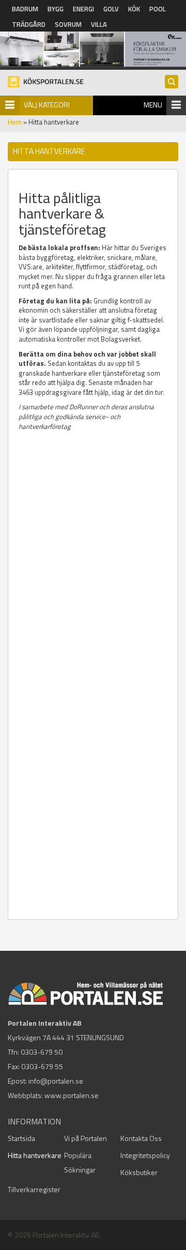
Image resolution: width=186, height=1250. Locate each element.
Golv (111, 9)
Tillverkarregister (34, 1189)
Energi (83, 9)
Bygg (56, 9)
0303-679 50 (42, 1051)
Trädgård (28, 24)
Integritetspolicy (145, 1155)
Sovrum (68, 24)
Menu (153, 104)
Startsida (21, 1138)
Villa (99, 24)
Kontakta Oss (141, 1138)
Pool (157, 9)
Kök (134, 9)
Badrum (25, 9)
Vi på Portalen (85, 1138)
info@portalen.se (55, 1080)
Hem (15, 122)
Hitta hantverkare (34, 1155)
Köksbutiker (139, 1172)
